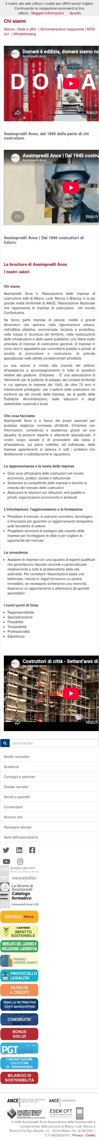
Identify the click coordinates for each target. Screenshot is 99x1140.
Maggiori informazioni (47, 13)
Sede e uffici (27, 29)
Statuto (10, 29)
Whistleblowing (24, 33)
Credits (90, 1135)
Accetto (75, 13)
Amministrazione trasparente (62, 29)
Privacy (77, 1135)
